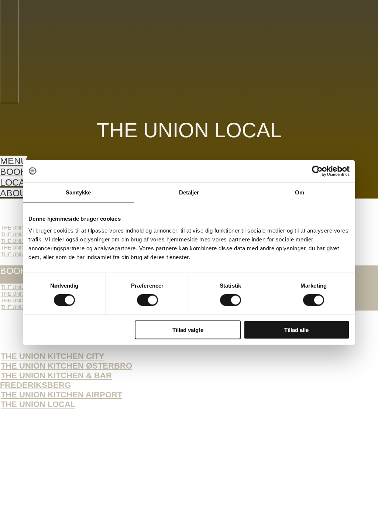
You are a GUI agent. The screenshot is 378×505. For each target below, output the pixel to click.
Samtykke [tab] (78, 192)
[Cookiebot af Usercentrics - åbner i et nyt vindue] (317, 171)
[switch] (147, 300)
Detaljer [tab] (189, 192)
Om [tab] (299, 192)
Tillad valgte (187, 329)
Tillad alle (296, 329)
